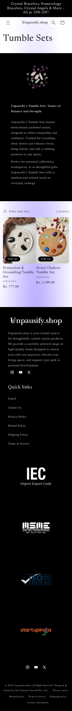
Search (12, 398)
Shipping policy (58, 696)
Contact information (38, 702)
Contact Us (15, 407)
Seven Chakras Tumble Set (48, 270)
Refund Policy (17, 425)
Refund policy (16, 696)
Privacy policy (60, 690)
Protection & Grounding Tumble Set (18, 272)
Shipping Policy (18, 434)
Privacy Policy (17, 416)
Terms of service (37, 696)
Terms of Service (18, 443)
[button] (8, 22)
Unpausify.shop (22, 685)
